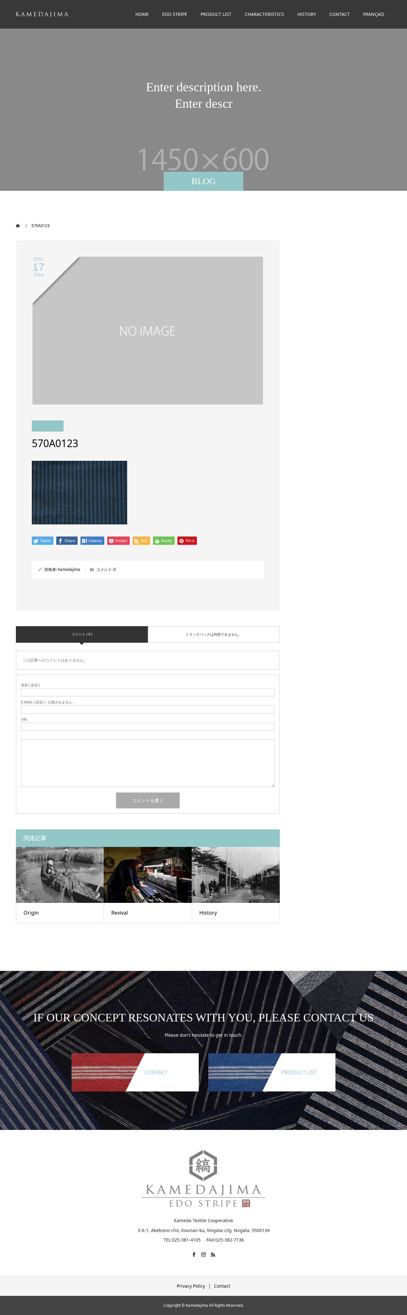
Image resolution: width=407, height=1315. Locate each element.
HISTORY (306, 14)
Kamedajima (69, 569)
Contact (222, 1286)
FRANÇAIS (373, 14)
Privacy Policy (191, 1286)
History (208, 912)
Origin (31, 912)
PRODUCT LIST (216, 14)
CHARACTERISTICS (264, 14)
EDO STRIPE (174, 14)
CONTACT (339, 14)
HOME (142, 14)
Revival (119, 912)
